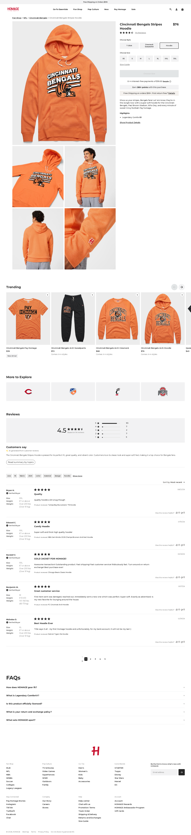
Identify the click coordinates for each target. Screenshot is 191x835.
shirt (30, 476)
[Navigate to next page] (95, 661)
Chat (8, 818)
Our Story (46, 801)
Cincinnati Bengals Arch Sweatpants (68, 348)
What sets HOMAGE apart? (20, 720)
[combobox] (174, 482)
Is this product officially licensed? (24, 703)
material (47, 476)
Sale (133, 9)
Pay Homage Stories (15, 801)
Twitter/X (10, 811)
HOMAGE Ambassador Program (129, 807)
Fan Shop (16, 18)
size (9, 476)
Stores (45, 807)
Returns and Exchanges (89, 818)
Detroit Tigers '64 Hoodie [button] (58, 634)
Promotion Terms (86, 807)
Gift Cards (119, 811)
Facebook (11, 814)
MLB (8, 768)
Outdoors (46, 781)
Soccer (9, 781)
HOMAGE (16, 832)
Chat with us (84, 804)
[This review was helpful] (177, 512)
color (38, 476)
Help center (84, 801)
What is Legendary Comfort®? (22, 695)
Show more (77, 476)
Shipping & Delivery (87, 814)
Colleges (10, 785)
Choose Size (149, 73)
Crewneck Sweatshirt (149, 46)
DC (116, 785)
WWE (45, 778)
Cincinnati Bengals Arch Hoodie (156, 348)
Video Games (48, 771)
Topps (118, 771)
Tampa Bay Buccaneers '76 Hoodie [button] (62, 505)
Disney (118, 775)
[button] (182, 9)
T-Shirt (129, 46)
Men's (81, 768)
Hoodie (169, 46)
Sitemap (25, 832)
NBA (8, 775)
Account (119, 801)
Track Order (84, 811)
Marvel (118, 781)
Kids (80, 775)
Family (45, 785)
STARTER (119, 768)
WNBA (9, 778)
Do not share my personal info (62, 832)
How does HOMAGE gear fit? (21, 687)
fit (15, 476)
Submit (181, 772)
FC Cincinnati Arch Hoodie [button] (58, 605)
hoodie (67, 476)
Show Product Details (130, 122)
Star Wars (119, 778)
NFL (25, 18)
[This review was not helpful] (182, 512)
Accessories (84, 781)
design (58, 476)
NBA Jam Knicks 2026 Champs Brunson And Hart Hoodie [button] (70, 537)
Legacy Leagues (14, 788)
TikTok (9, 807)
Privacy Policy (43, 832)
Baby (80, 778)
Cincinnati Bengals (38, 18)
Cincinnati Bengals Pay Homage (21, 348)
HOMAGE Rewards (123, 804)
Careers (46, 804)
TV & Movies (48, 768)
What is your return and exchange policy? (29, 712)
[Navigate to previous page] (95, 657)
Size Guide (125, 64)
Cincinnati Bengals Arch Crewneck (112, 348)
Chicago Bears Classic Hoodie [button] (59, 572)
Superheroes (48, 775)
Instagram (11, 804)
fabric (22, 476)
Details (171, 93)
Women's (82, 771)
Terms (33, 832)
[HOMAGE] (13, 9)
